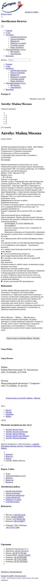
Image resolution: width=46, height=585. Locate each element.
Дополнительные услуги (16, 49)
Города (8, 459)
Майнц (8, 416)
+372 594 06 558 (18, 519)
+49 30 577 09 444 (19, 553)
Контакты (10, 56)
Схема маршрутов (13, 497)
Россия (8, 410)
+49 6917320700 (23, 555)
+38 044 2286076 (17, 517)
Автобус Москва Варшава (16, 438)
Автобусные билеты (18, 37)
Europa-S (9, 454)
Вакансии (10, 480)
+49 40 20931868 (20, 557)
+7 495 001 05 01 (19, 515)
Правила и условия (18, 43)
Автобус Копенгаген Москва (17, 436)
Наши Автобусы (17, 47)
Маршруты (14, 41)
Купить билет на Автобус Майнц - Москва (23, 398)
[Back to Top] (2, 465)
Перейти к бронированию (11, 572)
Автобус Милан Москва (15, 434)
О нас (8, 33)
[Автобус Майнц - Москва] (23, 338)
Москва (9, 412)
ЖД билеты (15, 52)
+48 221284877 (19, 521)
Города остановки (17, 39)
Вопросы (9, 482)
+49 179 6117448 (12, 527)
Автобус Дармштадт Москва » (29, 446)
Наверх (4, 448)
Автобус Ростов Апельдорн (17, 432)
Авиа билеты (15, 54)
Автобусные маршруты (15, 495)
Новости (9, 456)
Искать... (4, 60)
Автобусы (10, 35)
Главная (9, 31)
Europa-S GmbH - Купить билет (13, 576)
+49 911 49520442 (20, 562)
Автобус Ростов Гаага (14, 429)
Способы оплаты (17, 45)
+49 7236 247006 (20, 559)
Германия (9, 414)
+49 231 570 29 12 (21, 551)
